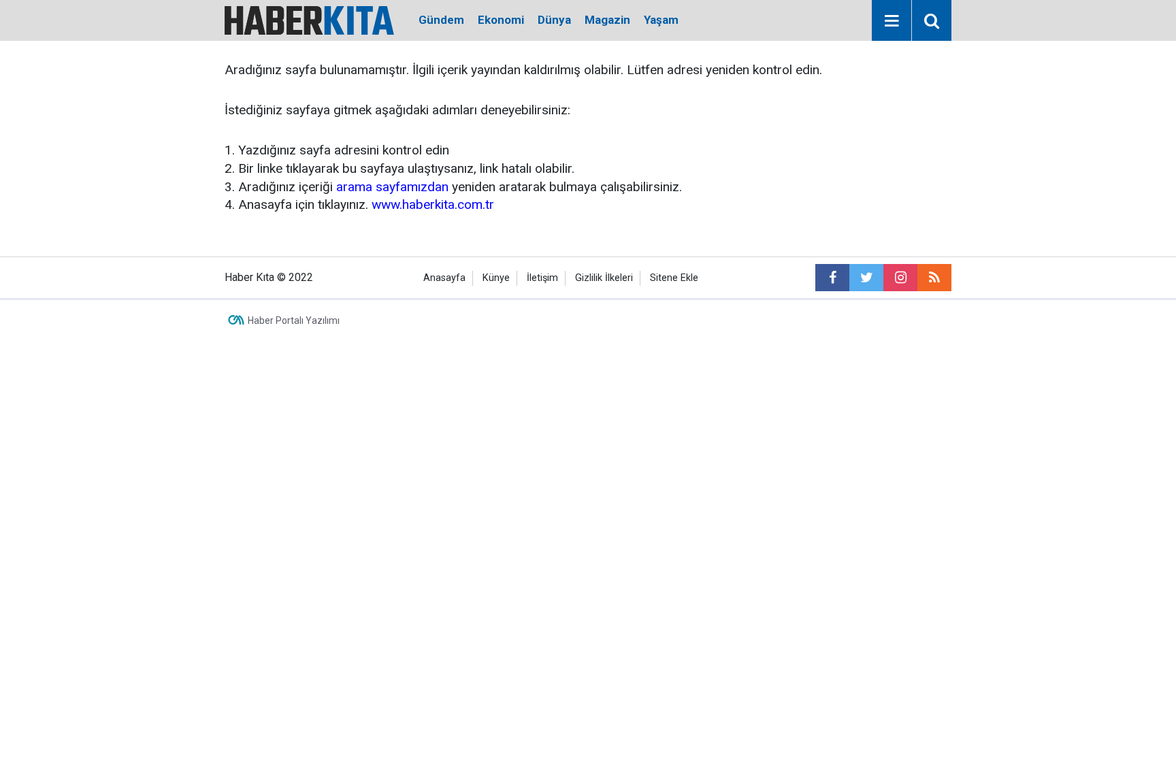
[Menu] (891, 21)
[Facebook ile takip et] (832, 277)
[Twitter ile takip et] (866, 277)
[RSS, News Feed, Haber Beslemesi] (934, 277)
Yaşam (661, 20)
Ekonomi (501, 20)
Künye (496, 278)
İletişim (542, 278)
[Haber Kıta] (309, 19)
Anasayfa (444, 278)
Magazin (607, 20)
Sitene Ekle (674, 278)
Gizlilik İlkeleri (604, 278)
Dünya (554, 20)
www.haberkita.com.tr (433, 204)
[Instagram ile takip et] (900, 277)
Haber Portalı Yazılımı (294, 320)
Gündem (441, 20)
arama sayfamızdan (392, 187)
